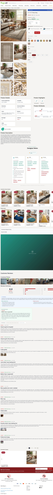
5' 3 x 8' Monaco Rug (4, 204)
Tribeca (18, 119)
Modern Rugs (15, 5)
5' (32, 50)
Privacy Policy (8, 488)
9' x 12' (30, 57)
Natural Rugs (27, 5)
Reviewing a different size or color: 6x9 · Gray (7, 413)
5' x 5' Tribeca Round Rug (30, 223)
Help (47, 0)
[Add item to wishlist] (11, 191)
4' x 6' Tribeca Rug (17, 223)
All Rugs (2, 5)
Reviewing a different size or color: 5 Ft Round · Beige (8, 427)
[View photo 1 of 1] (2, 415)
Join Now (50, 468)
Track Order (50, 0)
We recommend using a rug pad (38, 26)
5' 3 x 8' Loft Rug (16, 204)
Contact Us (28, 485)
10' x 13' (34, 57)
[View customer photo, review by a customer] (4, 281)
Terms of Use (3, 488)
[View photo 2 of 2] (5, 354)
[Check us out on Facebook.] (39, 487)
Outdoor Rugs (21, 5)
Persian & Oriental (8, 5)
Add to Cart (37, 32)
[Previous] (1, 198)
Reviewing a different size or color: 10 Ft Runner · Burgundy (9, 342)
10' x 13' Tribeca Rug (4, 223)
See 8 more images (20, 94)
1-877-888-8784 (3, 0)
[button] (25, 11)
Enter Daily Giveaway (16, 485)
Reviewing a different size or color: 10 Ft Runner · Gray (8, 352)
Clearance (50, 5)
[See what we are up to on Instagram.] (41, 487)
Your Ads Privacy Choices (5, 490)
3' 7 (29, 50)
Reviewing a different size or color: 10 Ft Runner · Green (9, 317)
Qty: (29, 32)
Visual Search (45, 5)
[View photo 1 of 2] (2, 354)
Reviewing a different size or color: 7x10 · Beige (7, 367)
